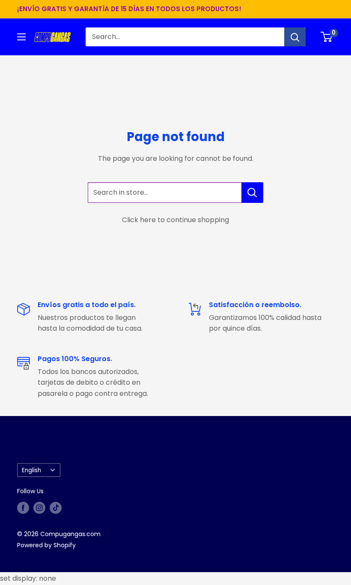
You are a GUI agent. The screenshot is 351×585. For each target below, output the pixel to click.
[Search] (295, 36)
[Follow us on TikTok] (56, 508)
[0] (326, 37)
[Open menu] (21, 36)
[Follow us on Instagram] (39, 508)
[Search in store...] (252, 192)
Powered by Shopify (46, 545)
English (31, 470)
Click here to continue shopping (175, 220)
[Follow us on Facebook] (23, 508)
